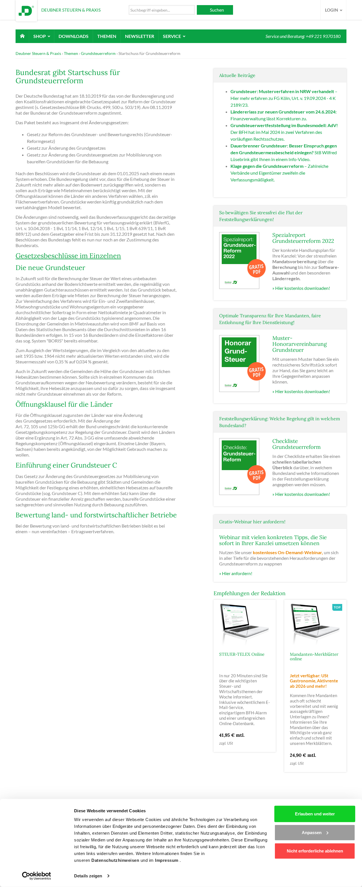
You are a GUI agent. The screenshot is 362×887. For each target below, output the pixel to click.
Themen (106, 36)
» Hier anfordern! (235, 573)
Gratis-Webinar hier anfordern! (252, 521)
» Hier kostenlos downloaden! (301, 288)
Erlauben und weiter (315, 813)
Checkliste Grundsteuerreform (296, 444)
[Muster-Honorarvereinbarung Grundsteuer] (243, 363)
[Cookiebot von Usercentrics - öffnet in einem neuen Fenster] (36, 876)
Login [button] (332, 9)
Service (172, 36)
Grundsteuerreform (98, 53)
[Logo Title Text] (26, 10)
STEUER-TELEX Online (241, 654)
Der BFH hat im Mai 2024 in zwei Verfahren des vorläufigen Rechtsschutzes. (284, 132)
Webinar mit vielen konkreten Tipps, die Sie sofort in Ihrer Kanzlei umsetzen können (273, 540)
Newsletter (139, 36)
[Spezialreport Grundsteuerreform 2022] (243, 260)
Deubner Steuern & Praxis (38, 53)
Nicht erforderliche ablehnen (315, 851)
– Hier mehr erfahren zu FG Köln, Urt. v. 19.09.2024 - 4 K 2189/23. (283, 98)
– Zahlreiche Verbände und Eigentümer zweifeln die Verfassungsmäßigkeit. (279, 172)
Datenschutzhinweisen (116, 860)
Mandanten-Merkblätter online (314, 657)
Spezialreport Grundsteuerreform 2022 (303, 238)
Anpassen (312, 832)
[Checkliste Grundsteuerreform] (243, 466)
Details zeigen (88, 875)
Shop (40, 36)
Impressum (167, 860)
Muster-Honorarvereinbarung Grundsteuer (299, 344)
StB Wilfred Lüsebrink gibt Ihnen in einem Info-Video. (283, 152)
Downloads (74, 36)
